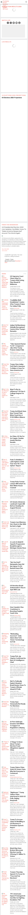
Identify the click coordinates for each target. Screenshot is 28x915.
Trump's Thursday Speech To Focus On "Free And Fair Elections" (17, 875)
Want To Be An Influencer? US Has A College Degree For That (17, 392)
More (24, 273)
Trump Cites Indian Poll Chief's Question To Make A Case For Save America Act (17, 367)
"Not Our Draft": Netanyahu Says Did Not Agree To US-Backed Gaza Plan (17, 565)
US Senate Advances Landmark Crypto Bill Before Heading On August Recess (17, 505)
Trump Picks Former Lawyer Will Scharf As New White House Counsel (17, 485)
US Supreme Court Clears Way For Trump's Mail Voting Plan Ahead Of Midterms (17, 280)
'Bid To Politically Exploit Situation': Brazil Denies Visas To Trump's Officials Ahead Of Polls (18, 685)
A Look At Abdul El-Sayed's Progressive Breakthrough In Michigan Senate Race (18, 545)
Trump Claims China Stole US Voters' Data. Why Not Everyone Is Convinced (18, 770)
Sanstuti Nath (16, 308)
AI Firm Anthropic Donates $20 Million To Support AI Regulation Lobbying (17, 725)
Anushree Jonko (17, 419)
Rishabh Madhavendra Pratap (16, 777)
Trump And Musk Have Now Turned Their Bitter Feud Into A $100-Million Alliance (18, 414)
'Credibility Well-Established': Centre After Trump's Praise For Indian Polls (17, 303)
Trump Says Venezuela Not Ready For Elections (17, 704)
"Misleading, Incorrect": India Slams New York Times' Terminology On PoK (17, 638)
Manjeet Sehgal (17, 615)
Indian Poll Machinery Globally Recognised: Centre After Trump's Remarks (17, 328)
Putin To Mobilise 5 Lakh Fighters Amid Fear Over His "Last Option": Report (17, 463)
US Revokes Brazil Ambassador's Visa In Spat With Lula (17, 588)
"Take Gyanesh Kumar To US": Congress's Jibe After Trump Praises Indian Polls (18, 347)
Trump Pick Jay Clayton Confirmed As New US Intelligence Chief (18, 659)
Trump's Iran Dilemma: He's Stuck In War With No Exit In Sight (18, 524)
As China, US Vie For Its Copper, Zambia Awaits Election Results (17, 439)
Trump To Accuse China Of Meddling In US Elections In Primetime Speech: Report (17, 823)
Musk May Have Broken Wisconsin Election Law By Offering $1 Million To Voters (17, 852)
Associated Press (13, 591)
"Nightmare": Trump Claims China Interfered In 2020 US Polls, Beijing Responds (18, 796)
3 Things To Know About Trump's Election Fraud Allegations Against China (17, 746)
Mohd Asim (16, 352)
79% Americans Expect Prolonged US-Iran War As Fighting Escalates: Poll (18, 897)
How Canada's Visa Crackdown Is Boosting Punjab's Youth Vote (16, 610)
